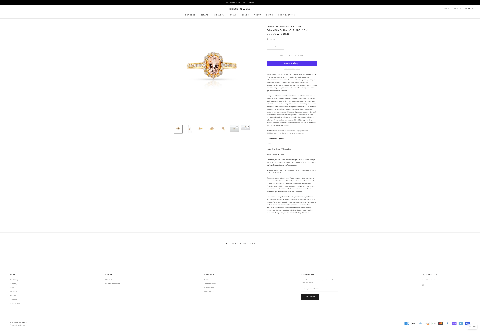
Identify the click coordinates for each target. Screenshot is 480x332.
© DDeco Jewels (18, 322)
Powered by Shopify (17, 325)
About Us (108, 280)
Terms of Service (210, 284)
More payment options (292, 69)
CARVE (233, 15)
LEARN (269, 15)
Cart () (469, 9)
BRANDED (190, 15)
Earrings (13, 295)
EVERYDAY (219, 15)
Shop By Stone (286, 15)
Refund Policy (209, 288)
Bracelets (13, 299)
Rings (12, 288)
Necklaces (14, 291)
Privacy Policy (209, 291)
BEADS (245, 15)
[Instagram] (423, 285)
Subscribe (310, 297)
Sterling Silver (15, 303)
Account (446, 9)
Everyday (13, 284)
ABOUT (257, 15)
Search (457, 9)
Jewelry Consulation (112, 284)
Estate (204, 15)
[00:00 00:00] (212, 73)
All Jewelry (14, 280)
